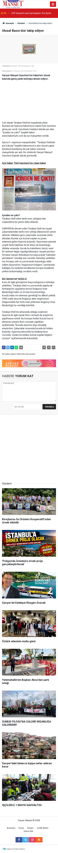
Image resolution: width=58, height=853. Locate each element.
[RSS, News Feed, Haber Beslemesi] (39, 839)
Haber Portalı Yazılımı (16, 849)
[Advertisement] (29, 99)
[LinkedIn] (12, 347)
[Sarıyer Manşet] (13, 4)
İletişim (30, 828)
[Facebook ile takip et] (19, 839)
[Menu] (53, 4)
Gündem (21, 23)
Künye (21, 828)
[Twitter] (8, 347)
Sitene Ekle (28, 831)
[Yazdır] (21, 347)
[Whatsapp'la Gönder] (16, 347)
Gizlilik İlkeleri (42, 828)
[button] (44, 347)
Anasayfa (9, 23)
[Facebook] (4, 347)
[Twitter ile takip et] (25, 839)
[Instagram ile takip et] (32, 839)
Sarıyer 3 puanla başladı (22, 13)
